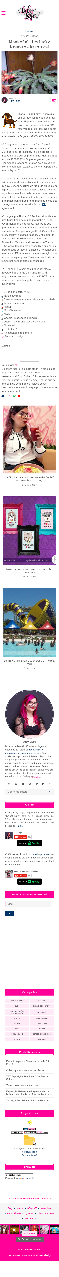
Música (42, 1029)
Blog (17, 1006)
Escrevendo (42, 1018)
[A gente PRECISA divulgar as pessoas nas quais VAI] (4, 1229)
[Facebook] (6, 396)
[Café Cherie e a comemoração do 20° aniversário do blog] (29, 439)
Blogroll (32, 1208)
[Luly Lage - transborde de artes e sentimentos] (29, 13)
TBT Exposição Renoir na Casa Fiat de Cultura (27, 1078)
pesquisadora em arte (29, 753)
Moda (17, 1029)
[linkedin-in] (43, 784)
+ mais (19, 826)
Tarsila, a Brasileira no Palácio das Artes (28, 1100)
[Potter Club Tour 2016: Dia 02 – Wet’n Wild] (29, 622)
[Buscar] (50, 792)
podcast (44, 854)
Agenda (29, 1213)
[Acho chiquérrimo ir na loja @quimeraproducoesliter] (44, 1229)
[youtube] (23, 784)
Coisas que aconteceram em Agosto (25, 1070)
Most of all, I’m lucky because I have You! (29, 44)
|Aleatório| (29, 1152)
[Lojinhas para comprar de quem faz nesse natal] (29, 530)
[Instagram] (10, 396)
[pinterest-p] (37, 784)
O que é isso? (29, 1155)
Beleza (41, 1001)
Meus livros (14, 1213)
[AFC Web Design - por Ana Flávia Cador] (43, 1255)
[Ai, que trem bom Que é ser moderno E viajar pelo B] (54, 1229)
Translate (29, 1178)
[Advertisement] (29, 952)
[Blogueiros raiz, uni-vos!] (17, 1131)
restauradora (36, 749)
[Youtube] (19, 396)
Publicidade (17, 1034)
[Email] (3, 396)
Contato (46, 1198)
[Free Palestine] (30, 1131)
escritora (10, 753)
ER (44, 204)
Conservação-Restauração (17, 1012)
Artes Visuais (17, 1001)
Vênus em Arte (46, 1213)
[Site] (16, 365)
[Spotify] (14, 396)
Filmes (17, 1023)
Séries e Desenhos (42, 1034)
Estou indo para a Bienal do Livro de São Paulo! (28, 1062)
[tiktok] (30, 784)
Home (37, 1198)
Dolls (17, 1018)
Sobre (20, 1208)
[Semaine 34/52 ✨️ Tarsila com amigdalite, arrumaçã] (24, 1229)
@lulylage (29, 1233)
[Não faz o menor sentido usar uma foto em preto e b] (34, 1229)
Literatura (42, 1023)
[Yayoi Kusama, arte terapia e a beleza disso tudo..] (14, 1229)
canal (35, 854)
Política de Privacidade (20, 1198)
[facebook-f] (50, 784)
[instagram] (9, 784)
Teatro (17, 1039)
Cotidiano (41, 1012)
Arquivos (46, 1208)
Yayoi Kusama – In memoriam (22, 1085)
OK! (9, 913)
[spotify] (16, 784)
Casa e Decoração (42, 1006)
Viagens (29, 32)
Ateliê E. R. (31, 1218)
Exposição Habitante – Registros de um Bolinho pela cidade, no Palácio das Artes (28, 1093)
